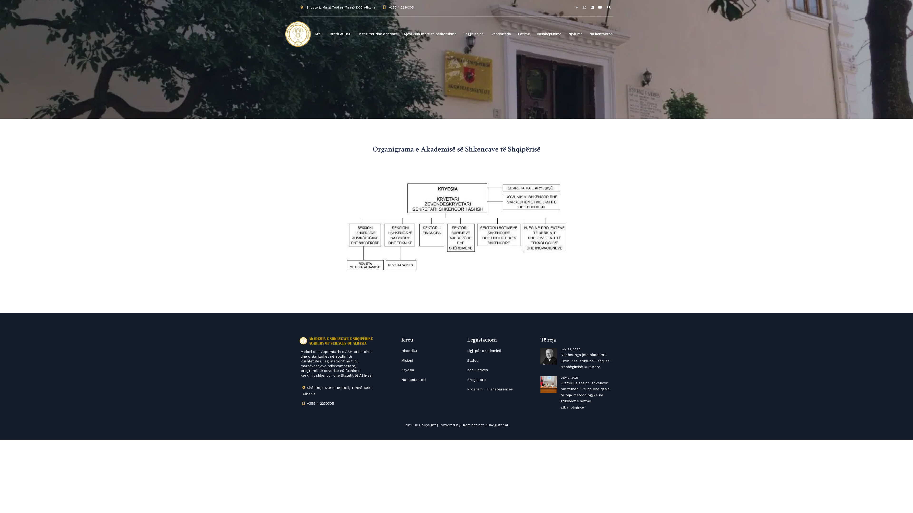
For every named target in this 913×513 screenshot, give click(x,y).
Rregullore (476, 380)
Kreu (319, 34)
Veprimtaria (501, 34)
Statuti (472, 360)
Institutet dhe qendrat (378, 34)
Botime (524, 34)
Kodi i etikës (477, 370)
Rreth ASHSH (340, 34)
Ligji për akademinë (484, 351)
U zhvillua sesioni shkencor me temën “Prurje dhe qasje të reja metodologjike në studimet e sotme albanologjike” (585, 395)
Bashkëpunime (549, 34)
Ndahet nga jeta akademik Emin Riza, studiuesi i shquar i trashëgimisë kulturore (586, 361)
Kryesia (407, 370)
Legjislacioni (474, 34)
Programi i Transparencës (490, 389)
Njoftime (575, 34)
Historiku (409, 351)
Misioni (407, 360)
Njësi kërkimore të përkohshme (430, 34)
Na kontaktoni (601, 34)
